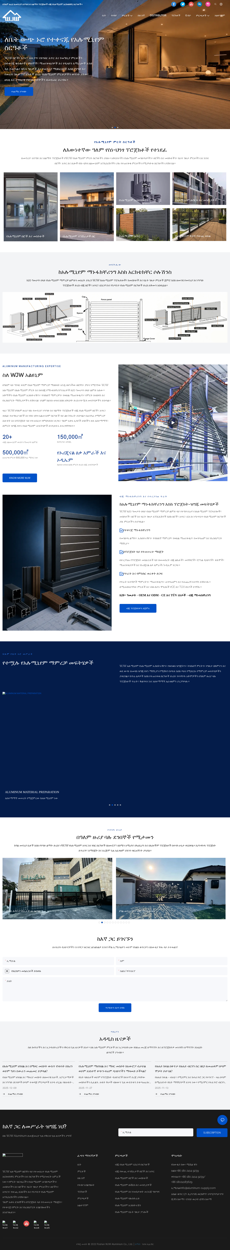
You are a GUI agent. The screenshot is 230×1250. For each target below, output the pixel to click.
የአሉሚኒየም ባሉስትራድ (127, 1198)
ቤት (79, 1164)
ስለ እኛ (81, 1178)
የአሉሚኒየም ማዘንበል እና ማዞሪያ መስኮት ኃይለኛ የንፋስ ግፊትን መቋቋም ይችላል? (187, 1069)
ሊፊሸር (150, 1244)
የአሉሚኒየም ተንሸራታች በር (79, 236)
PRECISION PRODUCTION (23, 791)
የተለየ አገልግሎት (85, 1185)
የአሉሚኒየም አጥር (129, 236)
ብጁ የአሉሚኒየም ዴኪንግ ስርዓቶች (132, 1164)
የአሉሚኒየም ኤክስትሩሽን (133, 200)
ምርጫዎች (83, 1198)
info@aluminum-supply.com (198, 1188)
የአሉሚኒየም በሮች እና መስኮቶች (25, 236)
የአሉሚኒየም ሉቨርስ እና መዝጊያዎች (196, 200)
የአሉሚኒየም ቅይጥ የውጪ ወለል (192, 236)
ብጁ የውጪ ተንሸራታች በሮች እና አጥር (134, 1171)
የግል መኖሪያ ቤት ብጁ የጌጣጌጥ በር (23, 911)
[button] (112, 127)
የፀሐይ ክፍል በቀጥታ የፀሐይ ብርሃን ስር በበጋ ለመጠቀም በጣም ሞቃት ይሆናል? (114, 1069)
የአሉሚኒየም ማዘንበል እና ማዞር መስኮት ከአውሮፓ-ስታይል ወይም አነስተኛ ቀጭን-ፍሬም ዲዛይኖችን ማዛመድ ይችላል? (36, 1069)
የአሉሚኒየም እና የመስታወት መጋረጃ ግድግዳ (137, 1191)
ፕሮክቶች (82, 1191)
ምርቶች (81, 1171)
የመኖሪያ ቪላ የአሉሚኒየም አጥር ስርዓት (138, 911)
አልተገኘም (82, 1205)
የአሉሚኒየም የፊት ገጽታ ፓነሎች (131, 1212)
